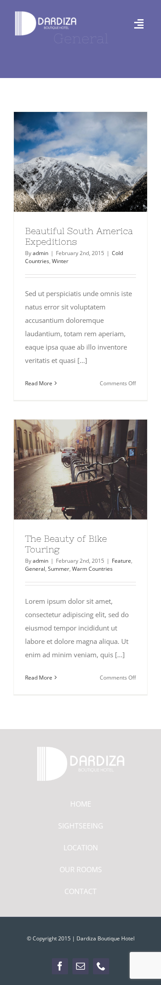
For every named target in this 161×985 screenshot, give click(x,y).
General (35, 569)
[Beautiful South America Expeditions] (80, 162)
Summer (58, 569)
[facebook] (60, 966)
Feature (121, 561)
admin (40, 253)
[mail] (80, 966)
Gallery (97, 161)
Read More (38, 383)
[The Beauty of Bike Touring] (80, 469)
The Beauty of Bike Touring (64, 469)
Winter (60, 261)
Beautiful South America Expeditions (64, 161)
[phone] (101, 966)
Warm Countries (92, 569)
